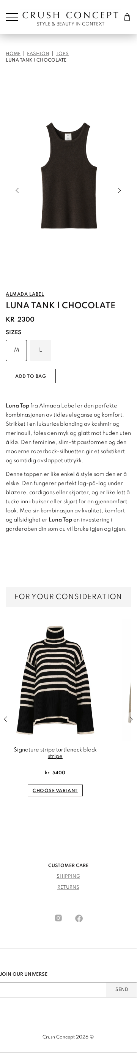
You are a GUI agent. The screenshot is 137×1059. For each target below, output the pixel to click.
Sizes (13, 332)
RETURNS (68, 887)
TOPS (62, 54)
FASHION (38, 54)
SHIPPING (68, 876)
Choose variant (55, 791)
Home (13, 54)
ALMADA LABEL (25, 294)
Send (121, 990)
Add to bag (30, 376)
